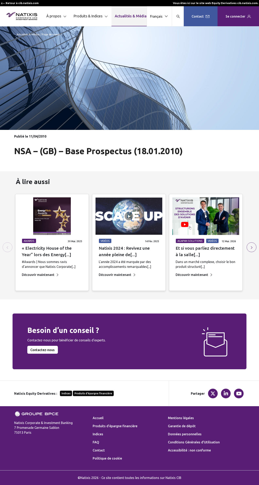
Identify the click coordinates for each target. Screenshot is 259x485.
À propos (53, 16)
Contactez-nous (42, 350)
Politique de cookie (107, 458)
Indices (66, 393)
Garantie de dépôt (182, 426)
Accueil (98, 418)
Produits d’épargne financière (93, 393)
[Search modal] (178, 16)
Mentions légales (181, 418)
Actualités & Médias (131, 16)
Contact (99, 450)
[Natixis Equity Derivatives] (21, 16)
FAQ (96, 442)
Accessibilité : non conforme (189, 450)
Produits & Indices (87, 16)
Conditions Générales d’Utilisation (194, 442)
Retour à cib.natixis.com (22, 3)
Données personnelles (185, 434)
